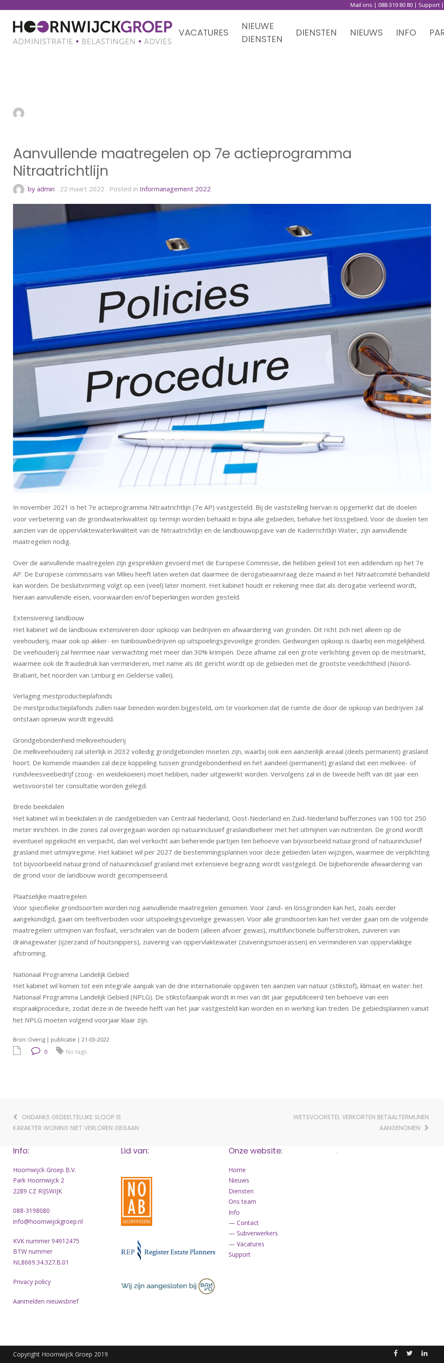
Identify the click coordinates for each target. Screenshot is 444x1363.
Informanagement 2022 (175, 188)
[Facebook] (395, 1353)
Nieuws (366, 32)
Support (429, 5)
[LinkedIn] (424, 1353)
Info (406, 32)
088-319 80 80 (395, 5)
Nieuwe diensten (262, 32)
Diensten (316, 32)
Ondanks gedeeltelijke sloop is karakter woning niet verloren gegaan (76, 1122)
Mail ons (361, 5)
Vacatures (204, 32)
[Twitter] (409, 1353)
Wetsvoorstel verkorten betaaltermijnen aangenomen (361, 1122)
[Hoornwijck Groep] (92, 32)
